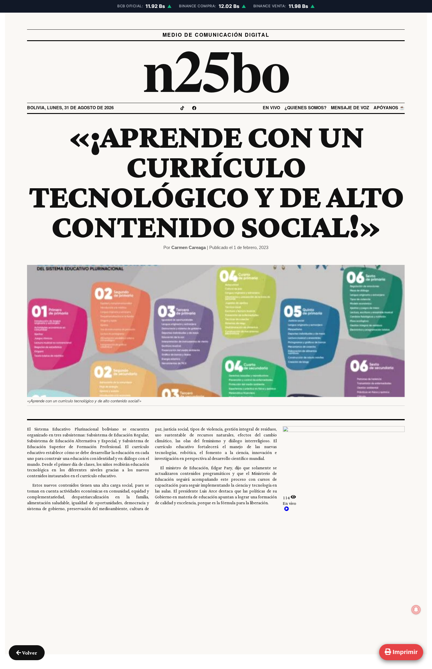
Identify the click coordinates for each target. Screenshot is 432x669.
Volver (29, 653)
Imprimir (404, 651)
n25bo (216, 69)
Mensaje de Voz (350, 108)
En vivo (271, 108)
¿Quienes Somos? (306, 108)
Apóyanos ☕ (389, 108)
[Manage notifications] (416, 609)
